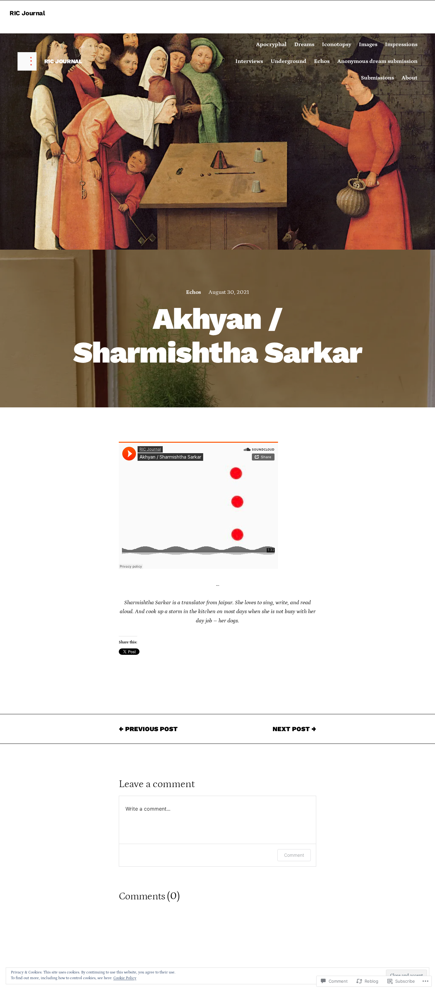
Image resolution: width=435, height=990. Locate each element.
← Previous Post (148, 729)
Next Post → (294, 729)
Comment (294, 855)
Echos (193, 292)
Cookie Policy (124, 978)
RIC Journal (27, 13)
